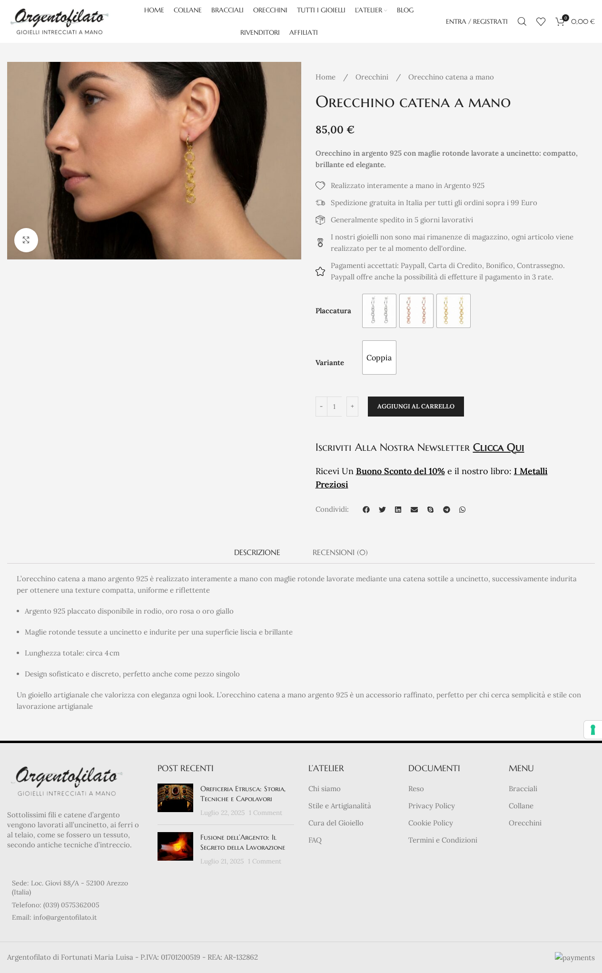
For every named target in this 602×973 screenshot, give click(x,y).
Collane (521, 805)
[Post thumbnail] (175, 800)
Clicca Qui (498, 447)
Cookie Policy (430, 822)
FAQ (315, 839)
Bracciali (523, 788)
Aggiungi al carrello (415, 406)
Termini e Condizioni (442, 839)
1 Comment (265, 812)
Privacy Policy (431, 805)
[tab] (257, 552)
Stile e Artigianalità (339, 805)
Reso (416, 788)
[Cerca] (522, 21)
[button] (366, 509)
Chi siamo (324, 788)
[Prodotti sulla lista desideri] (541, 21)
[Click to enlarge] (26, 240)
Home (326, 76)
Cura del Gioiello (336, 822)
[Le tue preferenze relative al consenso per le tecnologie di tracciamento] (593, 730)
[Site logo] (59, 20)
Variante (330, 362)
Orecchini (372, 76)
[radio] (379, 311)
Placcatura (333, 310)
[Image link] (66, 779)
